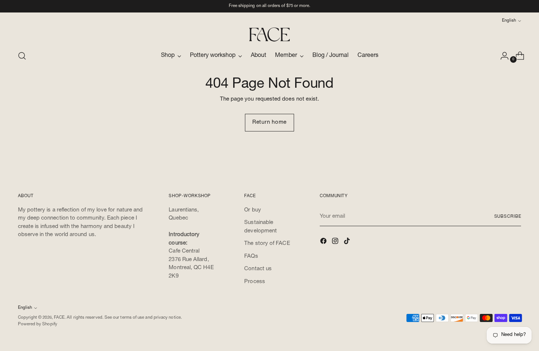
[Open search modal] (22, 55)
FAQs (251, 256)
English (509, 21)
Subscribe (507, 217)
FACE (59, 318)
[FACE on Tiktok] (347, 242)
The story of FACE (267, 243)
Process (254, 282)
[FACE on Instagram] (335, 242)
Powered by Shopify (37, 324)
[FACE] (269, 34)
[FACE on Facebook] (324, 242)
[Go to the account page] (501, 55)
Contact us (258, 269)
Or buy (252, 210)
